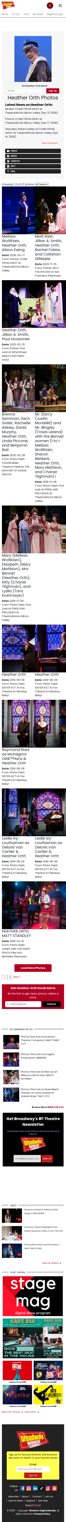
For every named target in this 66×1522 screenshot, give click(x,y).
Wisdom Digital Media (42, 1510)
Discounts (31, 1411)
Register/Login (55, 14)
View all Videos (50, 1263)
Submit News (15, 1500)
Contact (37, 1496)
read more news (50, 143)
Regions (30, 1500)
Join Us (49, 1496)
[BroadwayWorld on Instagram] (29, 1488)
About (25, 1496)
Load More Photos (33, 968)
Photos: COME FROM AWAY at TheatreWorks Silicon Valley (23, 121)
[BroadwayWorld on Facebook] (22, 1488)
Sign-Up (33, 1475)
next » (16, 977)
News (14, 156)
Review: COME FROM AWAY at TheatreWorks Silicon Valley (23, 111)
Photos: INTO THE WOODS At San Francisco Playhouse (48, 271)
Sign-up (47, 1158)
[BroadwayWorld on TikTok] (41, 1488)
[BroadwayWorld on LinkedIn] (35, 1488)
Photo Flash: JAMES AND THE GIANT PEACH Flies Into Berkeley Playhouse (16, 950)
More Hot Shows (11, 1411)
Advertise (13, 1496)
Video (14, 150)
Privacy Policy (41, 1513)
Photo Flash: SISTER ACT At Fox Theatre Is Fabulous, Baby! (14, 689)
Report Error (33, 1505)
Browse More (48, 1107)
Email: (33, 1464)
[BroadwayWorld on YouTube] (54, 1488)
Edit (13, 166)
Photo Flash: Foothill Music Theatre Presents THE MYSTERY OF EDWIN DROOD (15, 466)
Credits (15, 161)
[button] (50, 5)
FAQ (13, 171)
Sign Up (53, 90)
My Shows (38, 14)
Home (5, 14)
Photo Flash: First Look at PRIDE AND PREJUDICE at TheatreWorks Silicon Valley (49, 493)
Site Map (43, 1500)
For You (16, 14)
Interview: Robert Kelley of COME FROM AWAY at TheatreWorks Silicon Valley (29, 131)
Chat (26, 14)
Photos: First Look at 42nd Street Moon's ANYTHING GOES (14, 354)
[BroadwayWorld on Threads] (48, 1488)
